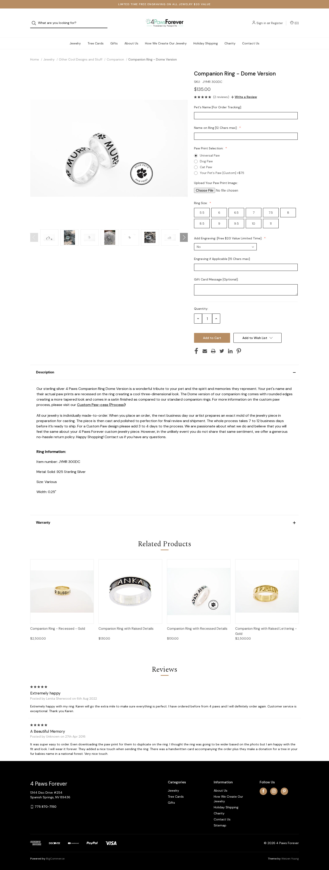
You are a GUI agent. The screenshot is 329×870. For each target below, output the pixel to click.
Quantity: (201, 309)
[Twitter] (222, 351)
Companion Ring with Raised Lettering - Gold (266, 631)
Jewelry (75, 43)
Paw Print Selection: (209, 148)
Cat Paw (206, 167)
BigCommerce (55, 858)
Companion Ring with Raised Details (126, 628)
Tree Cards (96, 43)
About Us (131, 43)
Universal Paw (210, 155)
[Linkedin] (230, 351)
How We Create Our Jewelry (166, 43)
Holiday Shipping (205, 43)
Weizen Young (290, 858)
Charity (229, 43)
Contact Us (250, 43)
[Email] (205, 351)
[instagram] (274, 791)
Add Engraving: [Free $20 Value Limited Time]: (228, 238)
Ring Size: (201, 203)
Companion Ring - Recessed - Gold (57, 628)
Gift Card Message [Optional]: (216, 279)
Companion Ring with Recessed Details (197, 628)
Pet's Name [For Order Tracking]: (218, 107)
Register (277, 23)
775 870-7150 (45, 807)
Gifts (114, 43)
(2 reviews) (221, 97)
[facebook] (263, 791)
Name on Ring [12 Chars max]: (216, 128)
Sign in (261, 23)
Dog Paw (206, 161)
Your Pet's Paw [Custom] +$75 (222, 173)
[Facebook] (196, 351)
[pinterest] (284, 791)
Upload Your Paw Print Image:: (216, 183)
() (296, 23)
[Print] (213, 351)
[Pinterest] (239, 351)
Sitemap (220, 825)
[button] (164, 372)
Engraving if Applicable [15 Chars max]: (222, 259)
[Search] (35, 23)
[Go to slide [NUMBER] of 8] (34, 237)
